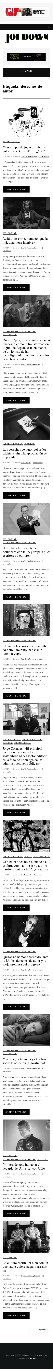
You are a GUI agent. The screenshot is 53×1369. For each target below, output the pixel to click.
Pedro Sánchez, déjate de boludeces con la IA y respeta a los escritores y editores (26, 552)
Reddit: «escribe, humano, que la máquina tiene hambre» (25, 240)
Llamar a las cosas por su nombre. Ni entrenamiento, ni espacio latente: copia (26, 650)
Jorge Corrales (26, 659)
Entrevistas (11, 739)
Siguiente (42, 1329)
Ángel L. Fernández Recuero (30, 248)
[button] (26, 71)
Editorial (10, 233)
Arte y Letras (12, 444)
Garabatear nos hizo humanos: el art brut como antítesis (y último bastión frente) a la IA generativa (25, 865)
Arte (28, 856)
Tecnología (11, 142)
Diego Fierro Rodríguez (29, 156)
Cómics (29, 444)
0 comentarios (38, 659)
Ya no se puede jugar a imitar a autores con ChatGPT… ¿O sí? (24, 149)
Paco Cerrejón (26, 462)
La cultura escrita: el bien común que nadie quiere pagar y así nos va (25, 1266)
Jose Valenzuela (26, 875)
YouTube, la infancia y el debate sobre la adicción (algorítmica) (25, 1061)
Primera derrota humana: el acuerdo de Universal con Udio (24, 1166)
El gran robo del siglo (19, 331)
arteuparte (42, 856)
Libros (7, 743)
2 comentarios (44, 156)
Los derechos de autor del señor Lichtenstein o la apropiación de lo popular (25, 453)
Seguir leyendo (16, 189)
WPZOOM (32, 1358)
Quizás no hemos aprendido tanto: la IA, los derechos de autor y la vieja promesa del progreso (26, 960)
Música (42, 1159)
